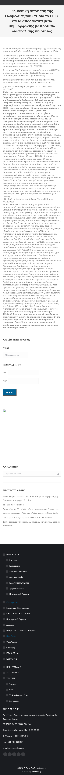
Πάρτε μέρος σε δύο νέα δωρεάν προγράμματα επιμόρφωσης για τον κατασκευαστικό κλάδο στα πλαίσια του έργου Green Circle (31, 511)
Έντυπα (12, 684)
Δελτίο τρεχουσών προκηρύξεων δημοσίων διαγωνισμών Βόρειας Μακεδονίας (31, 524)
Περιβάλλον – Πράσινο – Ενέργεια (21, 631)
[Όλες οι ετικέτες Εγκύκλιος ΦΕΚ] (15, 355)
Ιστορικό (13, 560)
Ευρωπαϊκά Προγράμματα (17, 608)
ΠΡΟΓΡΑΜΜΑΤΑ (13, 667)
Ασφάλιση (10, 625)
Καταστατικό (14, 566)
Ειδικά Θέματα (12, 653)
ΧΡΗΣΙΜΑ (10, 678)
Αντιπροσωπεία (16, 577)
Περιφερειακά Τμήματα (19, 594)
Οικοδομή (10, 647)
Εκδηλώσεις (11, 659)
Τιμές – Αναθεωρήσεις (18, 695)
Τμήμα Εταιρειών (16, 588)
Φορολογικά (11, 642)
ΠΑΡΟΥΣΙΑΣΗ (12, 555)
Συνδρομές (14, 701)
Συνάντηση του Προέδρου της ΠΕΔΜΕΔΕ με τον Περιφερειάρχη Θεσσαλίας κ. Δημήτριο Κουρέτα (30, 498)
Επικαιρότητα (12, 602)
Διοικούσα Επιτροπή (18, 571)
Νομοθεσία (11, 636)
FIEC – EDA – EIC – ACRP (18, 614)
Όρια (11, 690)
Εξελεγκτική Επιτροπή (19, 583)
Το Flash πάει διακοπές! (13, 505)
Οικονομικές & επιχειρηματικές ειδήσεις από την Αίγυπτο (27, 517)
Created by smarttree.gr (32, 772)
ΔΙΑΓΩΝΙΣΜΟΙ (12, 673)
